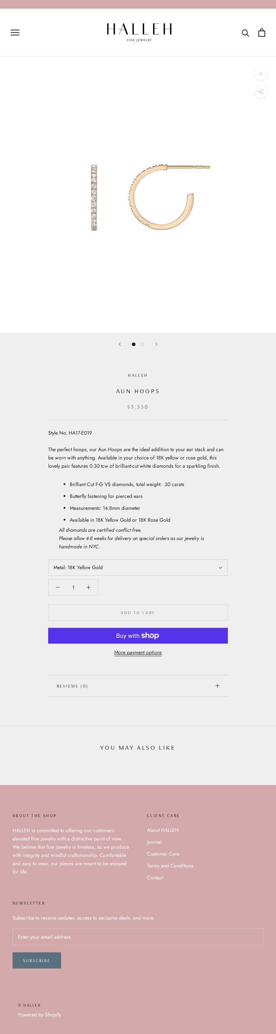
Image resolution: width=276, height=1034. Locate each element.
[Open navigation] (15, 33)
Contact (155, 877)
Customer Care (163, 853)
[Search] (245, 32)
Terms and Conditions (170, 865)
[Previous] (120, 344)
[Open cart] (261, 32)
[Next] (156, 344)
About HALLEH (163, 830)
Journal (154, 841)
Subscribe (37, 960)
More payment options (138, 652)
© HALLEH (29, 1005)
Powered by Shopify (39, 1014)
